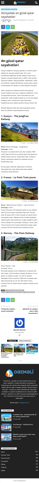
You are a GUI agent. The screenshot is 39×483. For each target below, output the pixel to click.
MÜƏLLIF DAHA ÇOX (24, 340)
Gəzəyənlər (4, 461)
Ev (1, 7)
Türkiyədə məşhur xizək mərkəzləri (8, 310)
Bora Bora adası (30, 353)
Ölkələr (14, 9)
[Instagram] (19, 335)
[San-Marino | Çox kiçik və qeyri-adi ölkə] (19, 348)
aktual (3, 452)
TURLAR (3, 467)
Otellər (3, 470)
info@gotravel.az (24, 402)
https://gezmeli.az (19, 332)
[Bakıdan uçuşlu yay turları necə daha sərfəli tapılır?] (6, 437)
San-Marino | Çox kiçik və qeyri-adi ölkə (18, 355)
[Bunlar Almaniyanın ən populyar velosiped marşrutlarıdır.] (7, 348)
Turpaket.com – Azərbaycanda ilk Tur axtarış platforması (24, 415)
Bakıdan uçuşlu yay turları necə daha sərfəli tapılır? (24, 435)
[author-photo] (19, 323)
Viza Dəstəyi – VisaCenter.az (23, 424)
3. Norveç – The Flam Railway (26, 292)
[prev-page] (18, 361)
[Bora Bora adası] (32, 348)
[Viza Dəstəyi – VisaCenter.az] (6, 427)
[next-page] (21, 361)
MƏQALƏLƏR (12, 340)
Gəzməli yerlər (5, 458)
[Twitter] (8, 27)
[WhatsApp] (13, 27)
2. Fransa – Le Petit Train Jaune (10, 292)
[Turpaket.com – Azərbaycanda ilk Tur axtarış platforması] (6, 417)
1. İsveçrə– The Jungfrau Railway (14, 290)
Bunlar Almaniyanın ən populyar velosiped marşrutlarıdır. (6, 355)
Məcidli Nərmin (7, 20)
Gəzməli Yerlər (8, 7)
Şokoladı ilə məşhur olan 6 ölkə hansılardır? (30, 311)
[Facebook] (3, 27)
